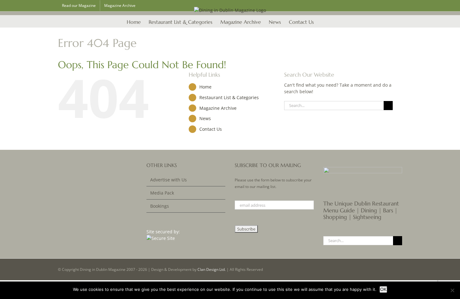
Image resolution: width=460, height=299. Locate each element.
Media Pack (162, 193)
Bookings (159, 206)
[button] (323, 21)
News (205, 118)
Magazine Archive (218, 108)
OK (383, 289)
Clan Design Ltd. (211, 269)
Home (205, 87)
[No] (452, 290)
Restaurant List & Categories (229, 97)
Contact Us (210, 129)
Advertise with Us (168, 180)
